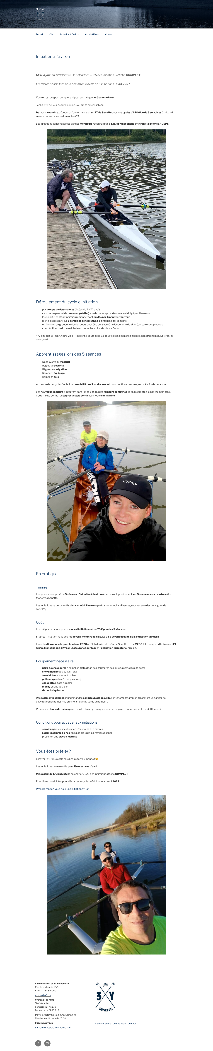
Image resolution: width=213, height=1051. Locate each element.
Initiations (106, 1023)
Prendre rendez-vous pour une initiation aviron (62, 788)
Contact (109, 34)
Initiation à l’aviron (69, 34)
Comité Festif (92, 34)
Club (51, 34)
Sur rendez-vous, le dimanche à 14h (52, 1027)
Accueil (40, 34)
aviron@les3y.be (43, 995)
